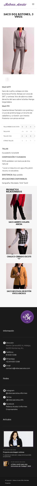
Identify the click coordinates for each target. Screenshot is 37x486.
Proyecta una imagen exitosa (13, 452)
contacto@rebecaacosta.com (18, 368)
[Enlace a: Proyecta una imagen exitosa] (18, 439)
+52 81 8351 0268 (13, 362)
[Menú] (33, 4)
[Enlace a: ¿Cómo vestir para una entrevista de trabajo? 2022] (6, 463)
